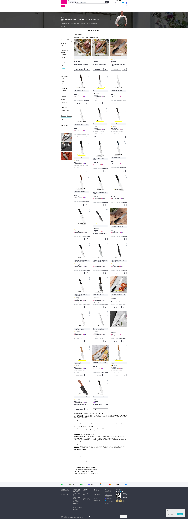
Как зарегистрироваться (65, 490)
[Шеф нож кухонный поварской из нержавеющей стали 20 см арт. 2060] (82, 285)
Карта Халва (85, 495)
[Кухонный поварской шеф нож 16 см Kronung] (82, 250)
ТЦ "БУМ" (74, 505)
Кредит (84, 494)
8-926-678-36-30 (75, 495)
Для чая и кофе (103, 5)
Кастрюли (90, 5)
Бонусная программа (86, 493)
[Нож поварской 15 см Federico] (100, 353)
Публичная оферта (97, 500)
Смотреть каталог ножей (94, 37)
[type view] (125, 34)
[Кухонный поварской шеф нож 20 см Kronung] (100, 250)
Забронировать (79, 69)
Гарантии (84, 491)
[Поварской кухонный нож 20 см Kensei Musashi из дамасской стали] (82, 216)
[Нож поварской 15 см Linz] (118, 81)
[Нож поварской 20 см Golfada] (118, 250)
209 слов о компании (97, 490)
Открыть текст (63, 26)
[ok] (119, 491)
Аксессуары (122, 5)
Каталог (72, 2)
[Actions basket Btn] (119, 2)
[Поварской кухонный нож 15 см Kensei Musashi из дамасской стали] (118, 182)
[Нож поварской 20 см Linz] (82, 115)
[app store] (91, 517)
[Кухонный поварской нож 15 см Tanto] (100, 182)
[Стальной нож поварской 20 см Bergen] (118, 319)
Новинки (76, 5)
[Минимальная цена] (63, 40)
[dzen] (123, 491)
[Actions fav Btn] (116, 2)
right (126, 5)
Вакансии (95, 501)
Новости (95, 491)
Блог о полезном (96, 493)
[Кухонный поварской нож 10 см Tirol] (82, 148)
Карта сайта (107, 503)
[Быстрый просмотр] (89, 44)
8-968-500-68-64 (75, 503)
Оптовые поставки (97, 494)
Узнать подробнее (170, 514)
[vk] (116, 491)
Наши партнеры (85, 500)
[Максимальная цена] (69, 40)
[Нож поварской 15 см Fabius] (82, 353)
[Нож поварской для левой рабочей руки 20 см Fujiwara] (100, 387)
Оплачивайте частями (86, 499)
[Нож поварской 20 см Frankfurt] (118, 115)
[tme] (121, 491)
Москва (114, 0)
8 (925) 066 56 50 (108, 492)
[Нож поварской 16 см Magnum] (82, 319)
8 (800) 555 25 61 (118, 0)
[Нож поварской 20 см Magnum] (100, 319)
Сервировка (116, 5)
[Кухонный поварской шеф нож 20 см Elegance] (118, 47)
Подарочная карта (86, 498)
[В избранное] (89, 40)
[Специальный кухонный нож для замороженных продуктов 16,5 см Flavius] (100, 285)
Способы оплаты (63, 493)
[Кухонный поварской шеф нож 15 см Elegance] (118, 216)
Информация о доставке (64, 494)
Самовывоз (62, 495)
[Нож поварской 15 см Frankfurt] (100, 115)
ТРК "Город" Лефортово (76, 490)
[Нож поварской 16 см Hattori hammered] (100, 216)
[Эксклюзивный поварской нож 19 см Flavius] (82, 387)
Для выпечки (110, 5)
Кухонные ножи (96, 5)
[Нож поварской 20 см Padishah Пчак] (100, 47)
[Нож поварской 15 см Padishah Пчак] (82, 47)
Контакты (84, 490)
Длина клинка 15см (77, 37)
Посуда (80, 5)
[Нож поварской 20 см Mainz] (118, 148)
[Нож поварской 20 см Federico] (118, 353)
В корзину (87, 69)
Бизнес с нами (96, 495)
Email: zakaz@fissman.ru (109, 496)
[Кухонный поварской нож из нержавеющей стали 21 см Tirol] (100, 148)
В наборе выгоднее (69, 5)
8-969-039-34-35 (75, 509)
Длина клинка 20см (85, 37)
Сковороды (84, 5)
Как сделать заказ (63, 491)
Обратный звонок (108, 494)
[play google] (96, 517)
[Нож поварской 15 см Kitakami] (118, 284)
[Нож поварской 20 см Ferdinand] (100, 81)
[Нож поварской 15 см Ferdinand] (82, 81)
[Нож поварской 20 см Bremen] (82, 182)
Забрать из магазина (71, 0)
